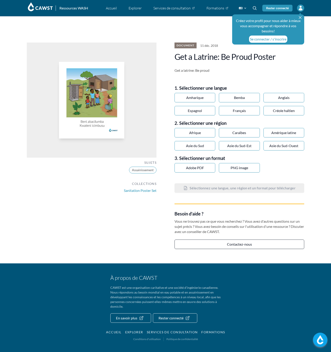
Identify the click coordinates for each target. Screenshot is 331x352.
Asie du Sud (195, 145)
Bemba (239, 97)
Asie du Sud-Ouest (283, 145)
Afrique (195, 132)
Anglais (284, 97)
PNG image (239, 168)
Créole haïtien (284, 110)
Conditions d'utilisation (147, 339)
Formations (213, 332)
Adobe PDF (195, 168)
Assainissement (143, 170)
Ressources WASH (73, 8)
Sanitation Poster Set (140, 190)
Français (239, 110)
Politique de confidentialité (182, 339)
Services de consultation (172, 332)
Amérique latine (283, 132)
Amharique (195, 97)
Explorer (134, 332)
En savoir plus (126, 318)
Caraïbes (239, 132)
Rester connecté (277, 8)
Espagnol (195, 110)
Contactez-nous (239, 244)
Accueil (114, 332)
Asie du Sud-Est (239, 145)
